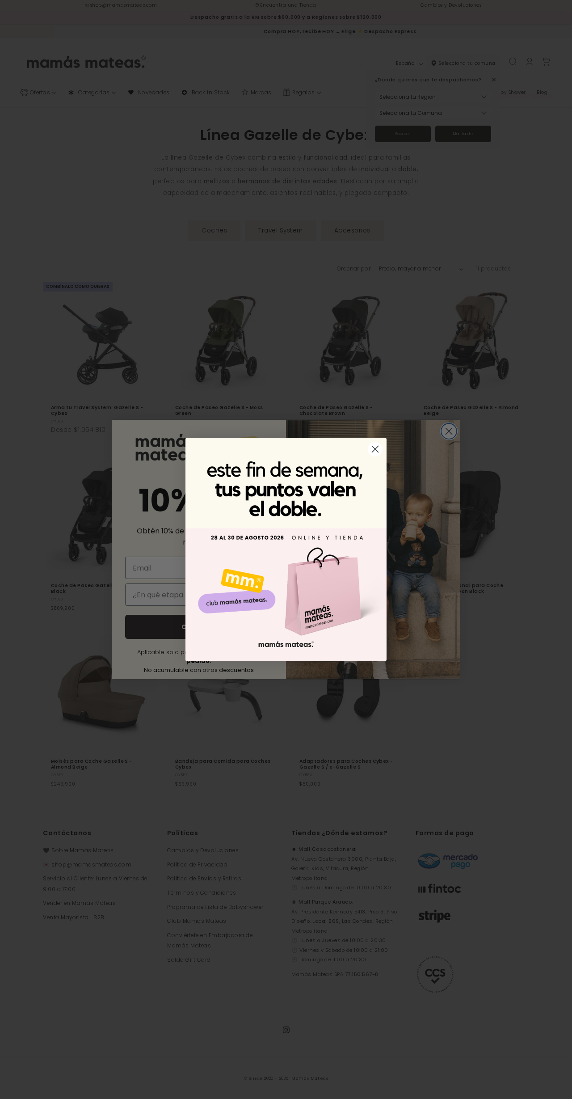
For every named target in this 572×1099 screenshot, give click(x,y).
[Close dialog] (375, 449)
